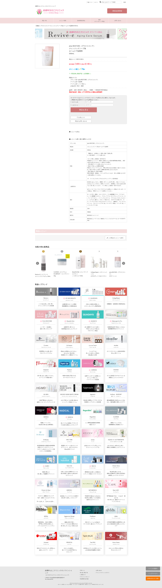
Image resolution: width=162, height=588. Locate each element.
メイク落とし (82, 84)
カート (96, 2)
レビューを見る (75, 131)
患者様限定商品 (81, 20)
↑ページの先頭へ (153, 568)
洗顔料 (80, 81)
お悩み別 (73, 86)
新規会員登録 (117, 11)
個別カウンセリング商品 (99, 20)
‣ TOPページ (82, 570)
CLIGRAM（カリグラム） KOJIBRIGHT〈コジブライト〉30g (62, 274)
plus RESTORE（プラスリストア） (88, 79)
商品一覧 (44, 20)
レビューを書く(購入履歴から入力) (80, 139)
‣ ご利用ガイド (83, 574)
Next (123, 263)
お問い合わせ (117, 20)
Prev (37, 263)
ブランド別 (73, 79)
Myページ (90, 2)
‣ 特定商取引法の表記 (84, 578)
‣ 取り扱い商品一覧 (84, 572)
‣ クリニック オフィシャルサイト (102, 572)
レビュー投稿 (62, 20)
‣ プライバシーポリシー (85, 576)
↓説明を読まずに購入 (153, 578)
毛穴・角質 (80, 86)
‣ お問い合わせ (99, 570)
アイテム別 (73, 81)
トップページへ (153, 573)
